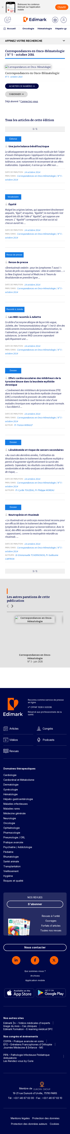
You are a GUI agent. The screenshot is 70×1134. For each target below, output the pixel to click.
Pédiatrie (8, 851)
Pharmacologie (11, 832)
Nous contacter (35, 947)
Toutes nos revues (50, 930)
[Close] (3, 7)
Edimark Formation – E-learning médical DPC (28, 1029)
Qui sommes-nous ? (35, 971)
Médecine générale (14, 813)
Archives (35, 975)
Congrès (48, 728)
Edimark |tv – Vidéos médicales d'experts (26, 1023)
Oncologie (28, 28)
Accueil (11, 28)
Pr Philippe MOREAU (44, 490)
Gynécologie (10, 789)
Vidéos (13, 740)
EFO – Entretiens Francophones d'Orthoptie (27, 1044)
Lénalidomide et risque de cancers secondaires (36, 449)
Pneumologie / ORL (14, 837)
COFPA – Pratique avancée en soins (23, 1041)
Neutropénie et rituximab (23, 514)
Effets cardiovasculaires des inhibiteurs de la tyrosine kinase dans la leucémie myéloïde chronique (33, 381)
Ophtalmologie (11, 827)
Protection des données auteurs (29, 1123)
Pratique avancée (13, 842)
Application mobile (35, 980)
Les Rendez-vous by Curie (18, 1061)
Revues (14, 751)
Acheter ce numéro (20, 86)
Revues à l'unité (51, 915)
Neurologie (9, 818)
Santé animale (11, 861)
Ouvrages (50, 920)
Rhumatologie (11, 856)
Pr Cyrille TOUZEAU (24, 490)
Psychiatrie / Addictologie (17, 847)
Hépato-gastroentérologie (18, 799)
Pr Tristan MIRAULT (23, 425)
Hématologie (45, 28)
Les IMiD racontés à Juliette (24, 317)
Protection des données (45, 1118)
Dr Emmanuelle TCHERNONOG (30, 555)
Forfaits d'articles (50, 925)
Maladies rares (11, 808)
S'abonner (15, 94)
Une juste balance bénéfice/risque (28, 146)
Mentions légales (20, 1118)
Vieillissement (11, 871)
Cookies (54, 1123)
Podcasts (48, 740)
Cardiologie (9, 775)
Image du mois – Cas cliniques (20, 1026)
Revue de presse (18, 262)
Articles (14, 728)
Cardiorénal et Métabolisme (18, 779)
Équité (12, 204)
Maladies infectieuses (15, 803)
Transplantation (12, 866)
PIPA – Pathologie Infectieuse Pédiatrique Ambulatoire (26, 1056)
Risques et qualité (13, 880)
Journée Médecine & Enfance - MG (23, 1047)
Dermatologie (11, 784)
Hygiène (8, 875)
